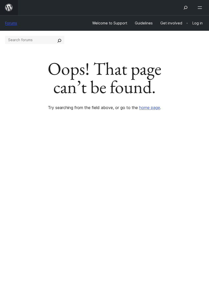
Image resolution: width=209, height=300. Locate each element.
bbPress (15, 226)
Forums (11, 23)
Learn (112, 164)
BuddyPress (19, 235)
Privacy (12, 191)
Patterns (64, 191)
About (10, 164)
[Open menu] (201, 7)
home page (149, 107)
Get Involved (170, 164)
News (10, 173)
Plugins (62, 182)
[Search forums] (59, 40)
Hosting (12, 182)
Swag (166, 191)
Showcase (66, 164)
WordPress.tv (122, 191)
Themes (63, 173)
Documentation (121, 173)
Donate (167, 182)
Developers (117, 182)
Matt (12, 217)
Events (164, 173)
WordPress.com (22, 208)
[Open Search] (185, 7)
